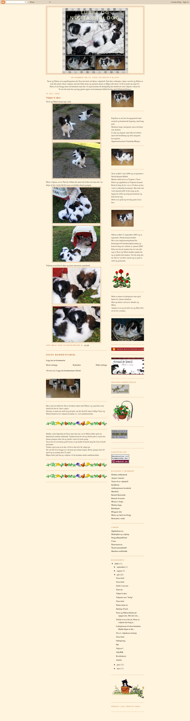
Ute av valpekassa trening (126, 633)
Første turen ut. (122, 605)
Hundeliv (115, 491)
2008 (116, 563)
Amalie (119, 660)
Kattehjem (115, 508)
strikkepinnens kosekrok (121, 488)
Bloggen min (116, 511)
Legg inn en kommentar (55, 360)
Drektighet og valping (120, 534)
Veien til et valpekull (119, 481)
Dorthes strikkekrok (119, 474)
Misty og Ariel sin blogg (121, 515)
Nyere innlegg (51, 365)
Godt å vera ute (122, 585)
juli (118, 574)
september (121, 567)
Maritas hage (116, 505)
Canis (113, 541)
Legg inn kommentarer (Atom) (68, 370)
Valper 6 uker (121, 593)
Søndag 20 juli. (122, 608)
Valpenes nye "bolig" (124, 597)
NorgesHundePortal (119, 537)
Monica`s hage (117, 501)
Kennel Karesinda (118, 494)
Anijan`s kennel (117, 478)
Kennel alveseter (118, 498)
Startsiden (77, 365)
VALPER (119, 652)
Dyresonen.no (116, 544)
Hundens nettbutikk (119, 551)
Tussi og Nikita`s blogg (95, 15)
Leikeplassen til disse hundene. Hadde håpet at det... (128, 627)
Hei (117, 644)
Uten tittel (120, 578)
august (120, 570)
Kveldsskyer (121, 656)
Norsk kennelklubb (119, 547)
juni (119, 664)
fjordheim (115, 484)
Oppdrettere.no (117, 531)
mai (118, 668)
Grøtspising (120, 640)
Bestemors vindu (118, 518)
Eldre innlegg (101, 365)
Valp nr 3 (119, 648)
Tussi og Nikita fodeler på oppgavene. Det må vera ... (127, 614)
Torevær (119, 589)
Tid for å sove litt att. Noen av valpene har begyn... (128, 621)
